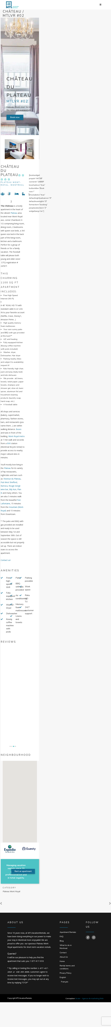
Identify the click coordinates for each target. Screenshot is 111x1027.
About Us (64, 957)
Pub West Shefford (9, 482)
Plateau (14, 213)
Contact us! (6, 560)
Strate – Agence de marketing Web (89, 998)
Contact (63, 952)
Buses (18, 429)
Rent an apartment (23, 871)
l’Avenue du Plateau (12, 478)
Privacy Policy (65, 973)
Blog (62, 941)
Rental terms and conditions (67, 967)
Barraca (4, 486)
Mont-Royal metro (16, 436)
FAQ (61, 936)
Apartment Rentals (68, 932)
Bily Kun (12, 489)
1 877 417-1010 (37, 961)
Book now (15, 117)
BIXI (9, 443)
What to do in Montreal (66, 947)
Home (62, 961)
